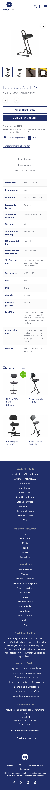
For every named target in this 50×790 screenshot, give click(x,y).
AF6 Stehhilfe (19, 129)
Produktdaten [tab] (25, 159)
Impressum (10, 765)
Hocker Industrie (25, 488)
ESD (25, 520)
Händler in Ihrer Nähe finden (16, 145)
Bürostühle (25, 483)
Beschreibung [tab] (25, 164)
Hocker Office (25, 492)
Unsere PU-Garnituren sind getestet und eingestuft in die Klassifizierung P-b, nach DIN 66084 (33, 335)
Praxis (25, 547)
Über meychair (25, 569)
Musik (25, 543)
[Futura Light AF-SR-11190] (14, 426)
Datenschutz (25, 769)
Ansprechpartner (25, 587)
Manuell (27, 241)
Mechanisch (29, 231)
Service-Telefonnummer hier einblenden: (25, 730)
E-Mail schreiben (24, 738)
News (25, 597)
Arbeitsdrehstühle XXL (25, 478)
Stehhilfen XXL (25, 506)
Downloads (25, 610)
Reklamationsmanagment (25, 583)
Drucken (36, 137)
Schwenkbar (29, 265)
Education (25, 538)
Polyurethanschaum (32, 214)
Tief (25, 224)
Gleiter (27, 288)
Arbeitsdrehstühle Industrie (25, 474)
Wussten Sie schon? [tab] (25, 170)
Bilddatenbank (25, 615)
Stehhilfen (16, 132)
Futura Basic (31, 129)
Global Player (25, 592)
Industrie (41, 129)
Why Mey (25, 574)
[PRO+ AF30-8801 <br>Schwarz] (14, 384)
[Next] (43, 73)
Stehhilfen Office (25, 501)
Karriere (25, 620)
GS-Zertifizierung (31, 312)
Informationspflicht (35, 765)
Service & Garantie (25, 578)
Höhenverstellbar (31, 260)
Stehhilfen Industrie (25, 497)
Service (25, 552)
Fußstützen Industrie (25, 511)
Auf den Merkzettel (25, 110)
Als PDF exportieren (16, 137)
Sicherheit (25, 557)
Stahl (26, 280)
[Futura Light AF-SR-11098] (37, 426)
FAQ (25, 624)
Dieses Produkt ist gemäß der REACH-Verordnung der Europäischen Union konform (34, 317)
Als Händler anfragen (25, 118)
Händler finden (25, 606)
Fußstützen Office (25, 515)
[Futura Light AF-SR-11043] (37, 384)
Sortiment (7, 132)
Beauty (25, 534)
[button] (45, 6)
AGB (21, 765)
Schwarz (27, 205)
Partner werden (25, 601)
